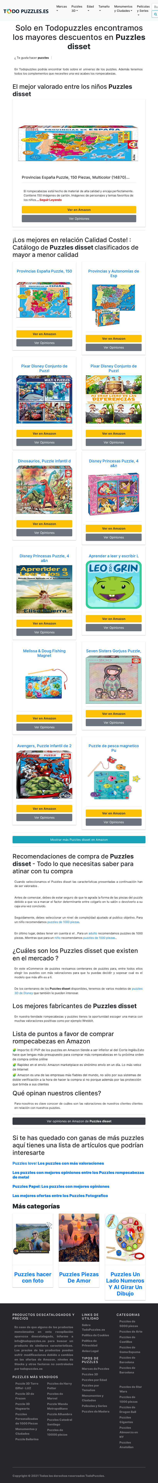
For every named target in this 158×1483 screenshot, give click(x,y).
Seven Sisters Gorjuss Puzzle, (113, 651)
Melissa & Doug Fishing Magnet (44, 653)
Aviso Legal (90, 1351)
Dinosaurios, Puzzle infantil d (44, 461)
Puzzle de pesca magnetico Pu (114, 748)
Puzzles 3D (90, 1374)
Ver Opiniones (79, 218)
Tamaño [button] (104, 6)
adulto (93, 933)
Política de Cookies (95, 1335)
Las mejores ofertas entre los (60, 1195)
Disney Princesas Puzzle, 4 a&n (114, 463)
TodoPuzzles (94, 1476)
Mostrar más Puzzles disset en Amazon (79, 840)
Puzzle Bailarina (27, 1439)
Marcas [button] (61, 6)
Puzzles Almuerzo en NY (128, 1432)
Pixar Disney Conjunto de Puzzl (44, 368)
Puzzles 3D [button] (76, 9)
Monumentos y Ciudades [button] (123, 9)
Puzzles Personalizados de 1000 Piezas (26, 1418)
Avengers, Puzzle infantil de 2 (44, 746)
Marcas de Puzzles (95, 1369)
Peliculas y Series (94, 1406)
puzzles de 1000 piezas (63, 922)
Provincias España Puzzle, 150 (44, 271)
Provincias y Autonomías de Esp (113, 273)
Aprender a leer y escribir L (114, 556)
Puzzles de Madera (95, 1411)
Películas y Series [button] (143, 9)
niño (58, 938)
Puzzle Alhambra (59, 1414)
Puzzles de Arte (130, 1331)
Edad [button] (90, 6)
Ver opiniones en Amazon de (79, 1121)
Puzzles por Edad (94, 1380)
